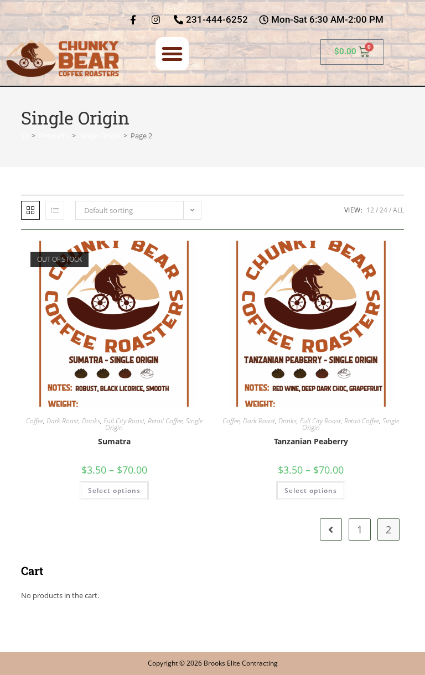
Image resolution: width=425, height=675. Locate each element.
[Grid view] (30, 210)
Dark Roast (62, 420)
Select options (114, 490)
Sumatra (114, 441)
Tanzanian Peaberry (311, 441)
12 (370, 210)
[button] (172, 53)
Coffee (34, 420)
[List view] (54, 210)
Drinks (91, 420)
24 (383, 210)
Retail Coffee (165, 420)
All (398, 210)
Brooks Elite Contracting (241, 663)
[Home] (24, 136)
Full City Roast (123, 420)
